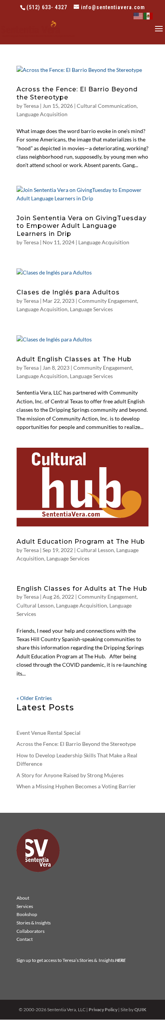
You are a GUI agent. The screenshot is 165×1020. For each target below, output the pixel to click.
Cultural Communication (107, 105)
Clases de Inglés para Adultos (68, 292)
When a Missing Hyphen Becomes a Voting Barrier (76, 786)
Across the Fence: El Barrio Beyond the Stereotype (76, 744)
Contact (24, 939)
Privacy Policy (103, 1009)
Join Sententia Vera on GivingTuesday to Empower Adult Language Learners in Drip (81, 226)
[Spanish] (148, 15)
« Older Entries (34, 698)
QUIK (140, 1009)
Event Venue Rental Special (48, 732)
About (22, 898)
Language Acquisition (42, 114)
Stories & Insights (33, 923)
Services (24, 906)
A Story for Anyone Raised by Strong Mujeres (70, 775)
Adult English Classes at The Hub (74, 359)
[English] (139, 15)
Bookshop (26, 914)
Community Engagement (107, 300)
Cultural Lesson (95, 550)
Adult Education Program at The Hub (80, 541)
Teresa (31, 105)
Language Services (91, 309)
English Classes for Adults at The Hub (81, 588)
